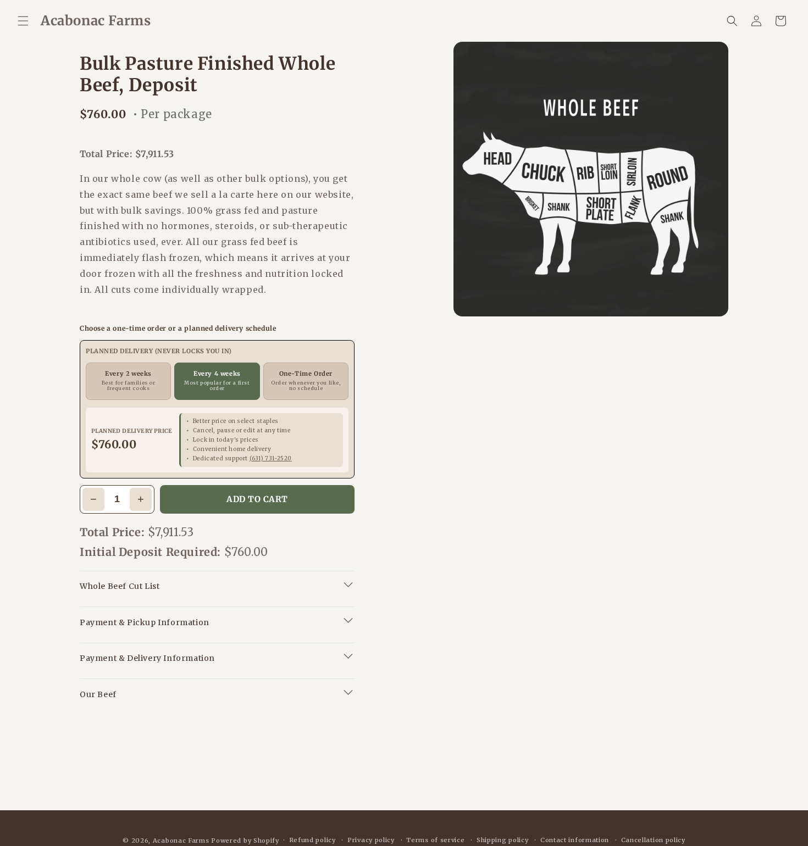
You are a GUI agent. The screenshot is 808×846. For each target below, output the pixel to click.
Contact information (574, 840)
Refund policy (312, 840)
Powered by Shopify (245, 840)
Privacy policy (371, 840)
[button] (23, 21)
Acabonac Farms (181, 840)
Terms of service (435, 840)
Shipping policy (503, 840)
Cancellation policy (653, 840)
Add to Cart (257, 499)
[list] (590, 179)
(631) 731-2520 (271, 458)
